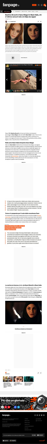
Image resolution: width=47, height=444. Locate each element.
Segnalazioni (27, 420)
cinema (29, 11)
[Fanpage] (6, 415)
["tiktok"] (2, 407)
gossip (36, 11)
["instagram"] (5, 407)
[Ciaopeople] (42, 440)
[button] (41, 22)
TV (13, 11)
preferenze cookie (28, 429)
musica (33, 11)
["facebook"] (15, 407)
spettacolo (7, 11)
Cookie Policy (27, 424)
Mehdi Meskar (15, 156)
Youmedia (26, 418)
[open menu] (1, 11)
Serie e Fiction (24, 11)
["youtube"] (9, 407)
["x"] (12, 407)
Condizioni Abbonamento (29, 426)
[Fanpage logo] (9, 5)
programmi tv (18, 11)
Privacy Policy (27, 422)
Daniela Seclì (13, 21)
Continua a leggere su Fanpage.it (23, 329)
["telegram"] (18, 407)
